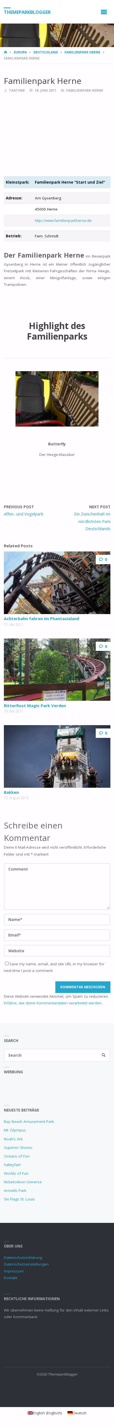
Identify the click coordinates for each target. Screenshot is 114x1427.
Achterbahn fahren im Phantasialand (41, 618)
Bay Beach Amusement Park (29, 1121)
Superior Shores (18, 1147)
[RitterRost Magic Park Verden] (57, 669)
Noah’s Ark (13, 1138)
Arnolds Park (15, 1190)
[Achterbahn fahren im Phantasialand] (57, 582)
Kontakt (10, 1277)
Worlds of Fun (16, 1173)
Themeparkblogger (27, 12)
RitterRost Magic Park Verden (35, 705)
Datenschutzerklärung (23, 1257)
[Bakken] (57, 756)
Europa (20, 52)
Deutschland (45, 52)
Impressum (14, 1271)
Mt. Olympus (15, 1130)
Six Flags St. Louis (19, 1199)
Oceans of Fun (17, 1156)
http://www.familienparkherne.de (63, 220)
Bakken (11, 792)
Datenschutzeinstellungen (26, 1264)
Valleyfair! (12, 1164)
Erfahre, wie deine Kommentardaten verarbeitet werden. (53, 1002)
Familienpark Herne (82, 52)
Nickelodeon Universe (23, 1181)
